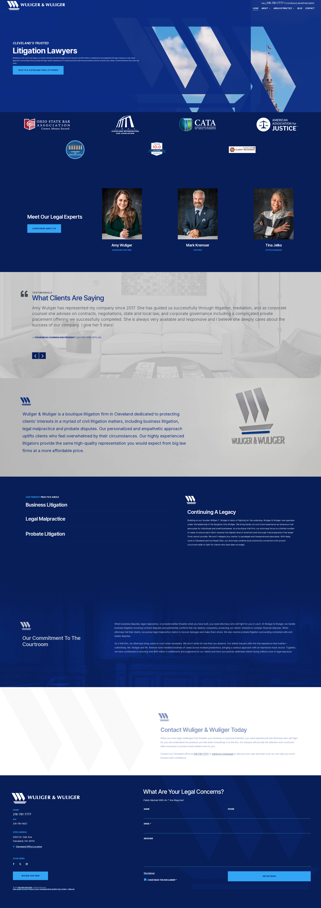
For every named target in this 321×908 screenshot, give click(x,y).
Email (147, 824)
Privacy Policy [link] (34, 889)
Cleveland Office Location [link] (29, 846)
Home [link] (255, 8)
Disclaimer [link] (17, 889)
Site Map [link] (25, 889)
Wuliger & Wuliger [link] (25, 887)
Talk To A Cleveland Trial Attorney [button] (38, 70)
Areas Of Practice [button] (282, 8)
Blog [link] (299, 8)
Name (146, 809)
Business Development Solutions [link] (53, 889)
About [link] (264, 8)
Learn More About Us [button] (44, 228)
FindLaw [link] (71, 889)
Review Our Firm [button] (30, 876)
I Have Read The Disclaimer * (162, 880)
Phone (231, 809)
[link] (36, 5)
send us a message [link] (222, 754)
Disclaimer (149, 873)
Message (148, 838)
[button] (35, 355)
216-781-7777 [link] (275, 3)
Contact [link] (309, 8)
